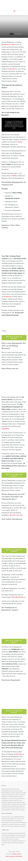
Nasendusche (8, 296)
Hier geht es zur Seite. (16, 515)
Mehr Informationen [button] (14, 130)
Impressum (17, 854)
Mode (11, 33)
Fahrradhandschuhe (18, 597)
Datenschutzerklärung (14, 856)
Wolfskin (14, 176)
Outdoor (20, 142)
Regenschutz (5, 429)
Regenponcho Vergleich (9, 44)
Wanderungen (18, 754)
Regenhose (12, 69)
